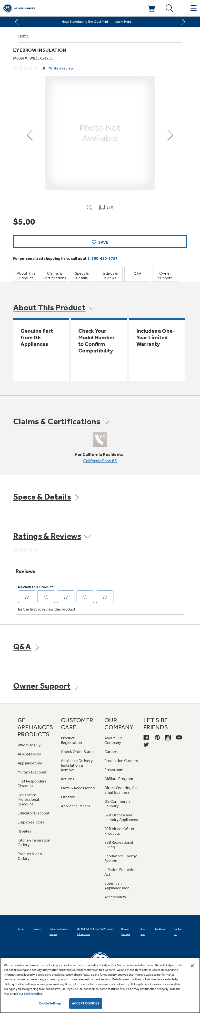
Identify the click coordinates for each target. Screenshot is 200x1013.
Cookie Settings (50, 1003)
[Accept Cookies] (192, 965)
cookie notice (33, 993)
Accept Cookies (86, 1003)
